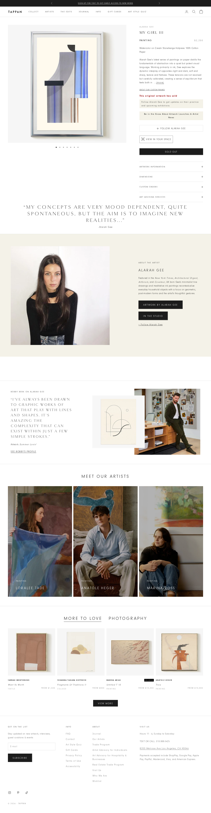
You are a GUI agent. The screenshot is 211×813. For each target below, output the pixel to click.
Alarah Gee (146, 27)
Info (98, 12)
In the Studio (153, 316)
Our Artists (98, 739)
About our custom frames (152, 90)
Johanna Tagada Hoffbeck (71, 680)
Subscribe (20, 758)
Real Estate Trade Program (108, 764)
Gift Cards (114, 12)
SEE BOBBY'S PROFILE (23, 451)
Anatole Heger (164, 680)
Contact (70, 739)
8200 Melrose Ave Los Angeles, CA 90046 (164, 748)
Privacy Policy (74, 755)
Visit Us (96, 770)
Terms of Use (73, 761)
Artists (49, 12)
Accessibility (73, 766)
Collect (34, 12)
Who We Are (99, 775)
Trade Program (101, 744)
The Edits (66, 12)
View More (105, 703)
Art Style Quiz (137, 12)
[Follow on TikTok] (26, 792)
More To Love (83, 618)
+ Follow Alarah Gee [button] (150, 324)
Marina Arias (113, 680)
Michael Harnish (125, 3)
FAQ (68, 733)
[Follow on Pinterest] (18, 792)
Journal (84, 12)
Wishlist (97, 781)
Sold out (171, 151)
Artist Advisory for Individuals (109, 750)
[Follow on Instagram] (9, 792)
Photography (128, 618)
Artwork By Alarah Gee (160, 304)
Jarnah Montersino (19, 680)
